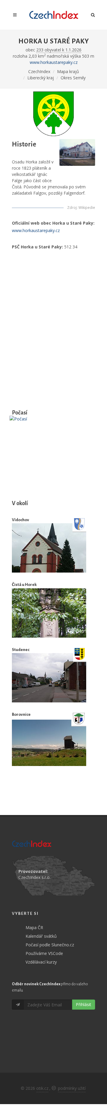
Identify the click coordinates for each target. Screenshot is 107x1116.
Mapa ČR (34, 927)
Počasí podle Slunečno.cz (50, 945)
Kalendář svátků (41, 936)
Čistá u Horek (24, 584)
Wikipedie (86, 207)
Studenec (20, 649)
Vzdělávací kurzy (41, 962)
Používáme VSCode (44, 953)
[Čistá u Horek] (49, 612)
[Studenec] (49, 678)
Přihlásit (83, 1004)
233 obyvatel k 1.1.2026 (58, 50)
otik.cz (42, 1088)
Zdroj (72, 207)
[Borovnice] (49, 743)
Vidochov (20, 520)
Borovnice (21, 714)
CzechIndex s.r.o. (34, 877)
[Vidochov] (49, 548)
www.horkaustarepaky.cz (54, 62)
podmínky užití (72, 1088)
